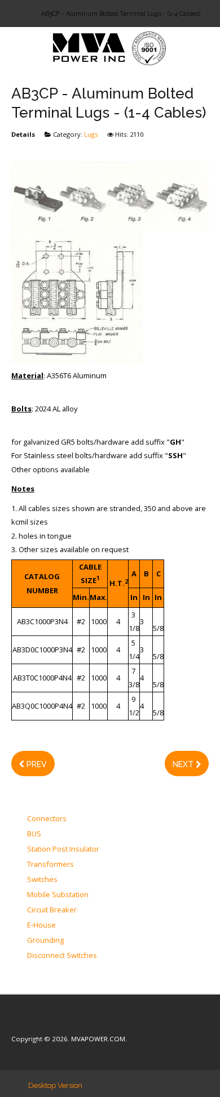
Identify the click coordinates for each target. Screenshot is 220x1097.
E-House (41, 925)
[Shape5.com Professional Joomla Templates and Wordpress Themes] (35, 1022)
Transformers (50, 864)
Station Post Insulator (63, 849)
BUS (34, 834)
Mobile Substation (58, 894)
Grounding (45, 940)
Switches (42, 879)
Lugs (91, 134)
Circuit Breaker (52, 910)
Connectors (47, 818)
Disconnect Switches (62, 955)
